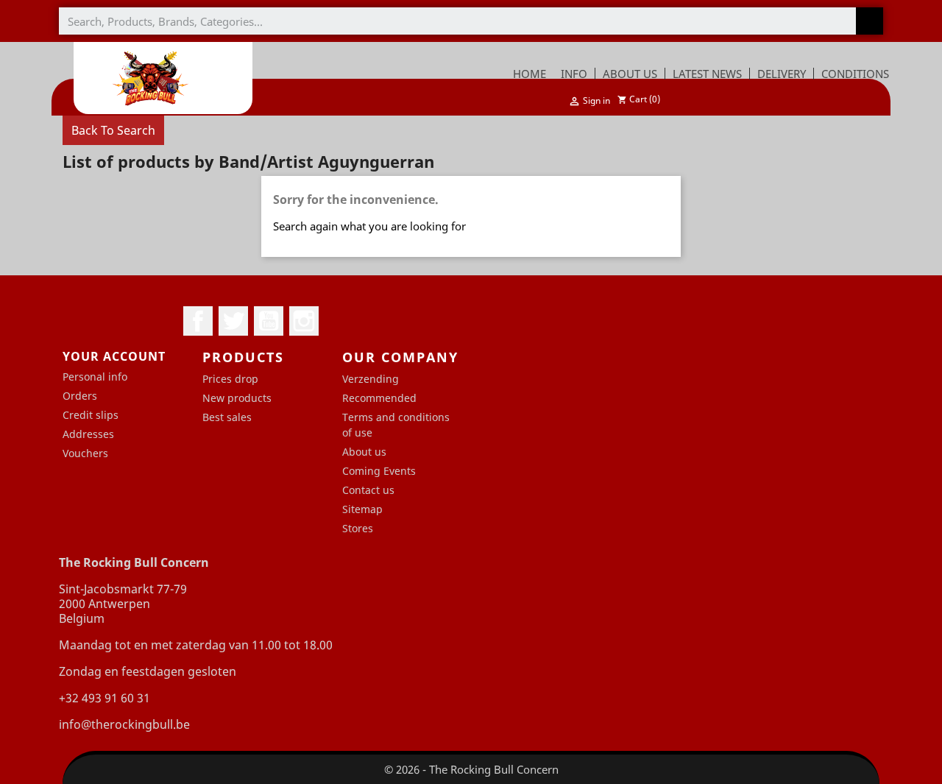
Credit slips (90, 415)
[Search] (869, 21)
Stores (357, 528)
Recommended (379, 398)
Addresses (88, 434)
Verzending (370, 379)
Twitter (233, 321)
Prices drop (230, 379)
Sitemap (362, 509)
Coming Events (379, 471)
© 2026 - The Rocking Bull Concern (471, 769)
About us (364, 452)
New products (237, 398)
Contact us (368, 490)
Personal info (95, 377)
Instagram (304, 321)
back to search (113, 130)
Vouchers (85, 453)
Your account (114, 356)
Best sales (227, 417)
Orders (80, 396)
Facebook (198, 321)
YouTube (268, 321)
